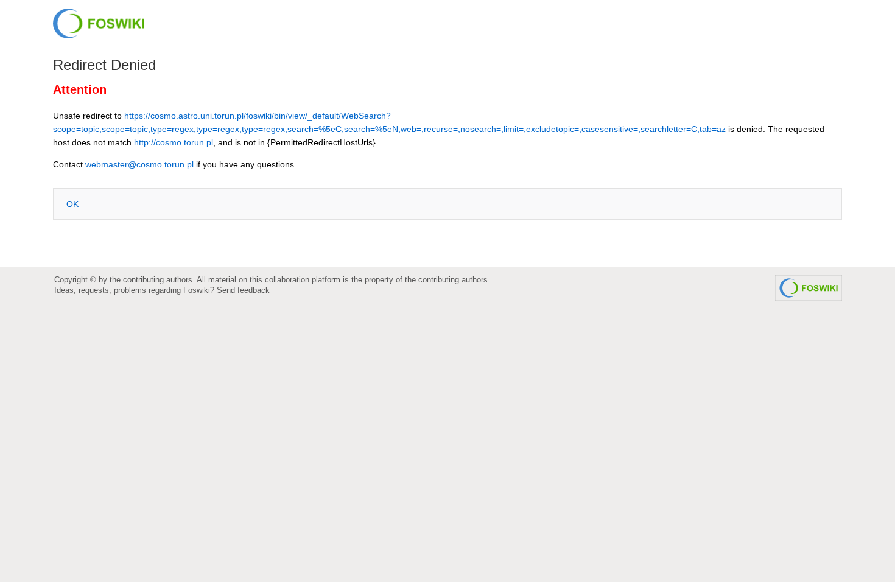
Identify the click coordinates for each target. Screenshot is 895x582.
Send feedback (243, 290)
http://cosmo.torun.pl (173, 142)
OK (72, 204)
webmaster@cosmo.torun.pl (139, 164)
